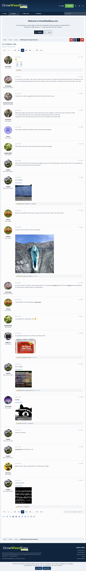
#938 (81, 446)
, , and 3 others (29, 390)
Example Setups (81, 558)
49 (30, 50)
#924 (81, 110)
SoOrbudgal (38, 302)
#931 (81, 282)
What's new (26, 13)
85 (37, 50)
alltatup (70, 285)
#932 (81, 299)
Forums (14, 13)
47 (22, 50)
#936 (81, 397)
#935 (81, 364)
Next (41, 50)
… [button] (11, 50)
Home (5, 13)
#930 (81, 227)
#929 (81, 210)
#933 (81, 316)
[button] (79, 6)
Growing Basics (81, 550)
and (23, 506)
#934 (81, 333)
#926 (81, 143)
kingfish (5, 46)
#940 (81, 480)
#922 (81, 76)
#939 (81, 463)
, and (27, 203)
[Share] (79, 57)
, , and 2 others (28, 276)
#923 (81, 93)
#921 (82, 57)
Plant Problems (81, 552)
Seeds (83, 556)
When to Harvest (81, 554)
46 (18, 50)
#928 (81, 177)
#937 (81, 430)
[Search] (83, 6)
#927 (81, 160)
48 (26, 50)
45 (15, 50)
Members (39, 13)
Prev (4, 50)
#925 (81, 127)
